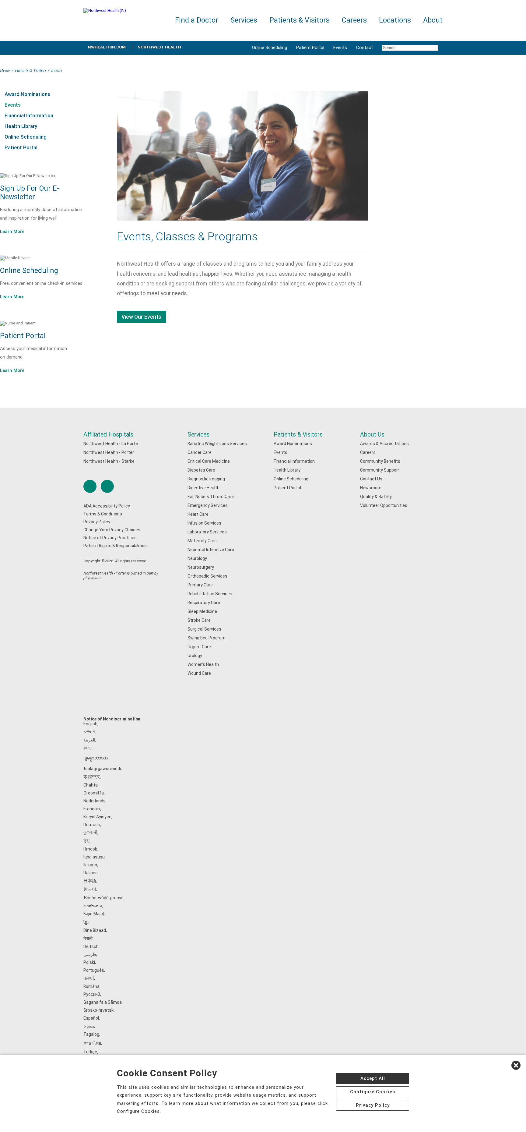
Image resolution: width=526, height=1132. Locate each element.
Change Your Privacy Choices (111, 529)
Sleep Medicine (202, 611)
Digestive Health (203, 487)
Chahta (90, 785)
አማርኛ (89, 731)
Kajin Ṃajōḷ (93, 913)
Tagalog (91, 1034)
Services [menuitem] (243, 20)
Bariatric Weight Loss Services (217, 443)
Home (5, 70)
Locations (395, 20)
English (90, 723)
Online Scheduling (269, 47)
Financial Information (29, 115)
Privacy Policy (96, 521)
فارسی (89, 954)
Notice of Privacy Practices (110, 537)
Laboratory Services (207, 531)
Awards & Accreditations (384, 443)
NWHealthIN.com (107, 47)
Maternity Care (202, 540)
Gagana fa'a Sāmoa (102, 1002)
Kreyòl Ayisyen (97, 816)
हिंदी (86, 840)
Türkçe (90, 1051)
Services (198, 434)
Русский (91, 994)
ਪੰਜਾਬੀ (88, 978)
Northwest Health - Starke (109, 461)
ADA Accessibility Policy (106, 506)
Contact (364, 47)
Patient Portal (310, 47)
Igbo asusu (94, 856)
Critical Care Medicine (209, 461)
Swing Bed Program (207, 637)
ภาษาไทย (92, 1043)
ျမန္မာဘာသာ (95, 757)
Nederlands (94, 800)
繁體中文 (91, 776)
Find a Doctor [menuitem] (196, 20)
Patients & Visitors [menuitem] (299, 20)
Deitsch (91, 946)
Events (340, 47)
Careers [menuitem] (354, 20)
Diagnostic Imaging (206, 478)
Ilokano (90, 864)
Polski (89, 962)
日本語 (89, 880)
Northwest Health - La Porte (110, 443)
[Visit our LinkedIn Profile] (107, 486)
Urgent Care (199, 646)
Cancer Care (200, 452)
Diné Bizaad (94, 930)
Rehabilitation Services (210, 593)
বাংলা (86, 747)
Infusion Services (204, 523)
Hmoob (90, 849)
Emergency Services (208, 505)
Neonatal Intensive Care (211, 549)
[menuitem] (410, 48)
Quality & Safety (376, 496)
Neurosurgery (201, 567)
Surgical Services (204, 629)
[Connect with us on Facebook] (89, 486)
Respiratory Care (204, 602)
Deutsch (91, 824)
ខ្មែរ (86, 922)
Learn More (12, 231)
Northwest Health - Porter (108, 452)
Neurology (197, 558)
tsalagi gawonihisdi (102, 768)
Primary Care (200, 584)
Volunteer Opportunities (383, 505)
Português (93, 970)
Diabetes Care (201, 470)
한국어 (89, 889)
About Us (372, 434)
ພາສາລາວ (92, 905)
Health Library (21, 126)
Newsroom (370, 487)
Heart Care (198, 514)
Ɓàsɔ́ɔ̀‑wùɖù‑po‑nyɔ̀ (103, 897)
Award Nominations (27, 94)
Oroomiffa (93, 793)
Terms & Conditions (102, 513)
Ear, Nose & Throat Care (211, 496)
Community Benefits (380, 461)
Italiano (90, 872)
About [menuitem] (433, 20)
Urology (195, 655)
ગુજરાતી (90, 832)
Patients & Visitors (30, 70)
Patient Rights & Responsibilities (115, 545)
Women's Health (203, 664)
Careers (368, 452)
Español (91, 1018)
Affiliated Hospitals (108, 434)
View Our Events (141, 317)
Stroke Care (199, 620)
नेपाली (88, 938)
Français (91, 808)
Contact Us (371, 478)
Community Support (380, 470)
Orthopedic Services (207, 576)
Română (91, 986)
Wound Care (199, 673)
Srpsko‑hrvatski (98, 1010)
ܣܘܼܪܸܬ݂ (88, 1026)
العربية (89, 740)
